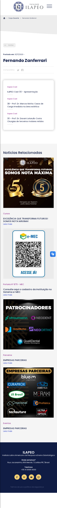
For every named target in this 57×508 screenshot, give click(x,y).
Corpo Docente (14, 18)
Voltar (11, 45)
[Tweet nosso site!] (18, 69)
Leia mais (7, 224)
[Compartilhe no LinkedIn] (27, 69)
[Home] (28, 6)
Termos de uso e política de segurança (27, 487)
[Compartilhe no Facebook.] (22, 69)
